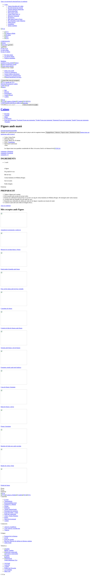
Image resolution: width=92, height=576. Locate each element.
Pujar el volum (65, 132)
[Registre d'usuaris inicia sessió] (10, 45)
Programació (9, 84)
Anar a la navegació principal (9, 1)
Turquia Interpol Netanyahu (16, 9)
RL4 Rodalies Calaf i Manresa (16, 21)
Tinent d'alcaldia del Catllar (15, 6)
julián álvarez (11, 22)
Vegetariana (11, 142)
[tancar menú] (3, 87)
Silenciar (57, 132)
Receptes (6, 113)
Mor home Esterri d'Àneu (15, 19)
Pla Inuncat (11, 17)
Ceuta (6, 4)
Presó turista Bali (13, 11)
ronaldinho (11, 24)
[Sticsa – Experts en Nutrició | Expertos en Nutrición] (57, 148)
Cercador (3, 104)
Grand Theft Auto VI (14, 14)
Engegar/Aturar (50, 132)
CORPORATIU (5, 41)
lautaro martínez (12, 25)
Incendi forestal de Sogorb (15, 8)
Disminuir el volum (75, 132)
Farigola (12, 130)
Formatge (7, 130)
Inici (5, 90)
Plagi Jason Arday (13, 12)
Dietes (6, 117)
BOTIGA (13, 103)
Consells (6, 115)
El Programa (7, 118)
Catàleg (15, 84)
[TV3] (7, 82)
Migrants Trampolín (13, 16)
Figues (2, 130)
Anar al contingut (22, 1)
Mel (16, 130)
